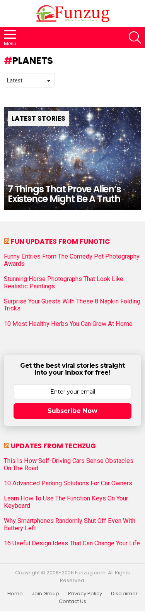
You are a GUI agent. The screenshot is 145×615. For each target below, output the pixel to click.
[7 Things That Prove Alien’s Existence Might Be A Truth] (72, 158)
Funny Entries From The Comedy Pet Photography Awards (72, 260)
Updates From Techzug (53, 446)
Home (15, 594)
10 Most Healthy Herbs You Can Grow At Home (68, 323)
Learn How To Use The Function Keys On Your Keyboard (66, 502)
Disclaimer (124, 594)
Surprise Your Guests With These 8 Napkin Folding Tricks (72, 305)
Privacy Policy (85, 594)
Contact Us (72, 601)
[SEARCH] (135, 37)
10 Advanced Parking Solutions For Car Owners (68, 483)
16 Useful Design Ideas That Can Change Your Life (72, 543)
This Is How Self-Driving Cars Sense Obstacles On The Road (68, 464)
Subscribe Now (72, 411)
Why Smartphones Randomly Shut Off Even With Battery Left (69, 524)
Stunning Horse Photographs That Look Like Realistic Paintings (63, 283)
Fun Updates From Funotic (60, 241)
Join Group (45, 594)
